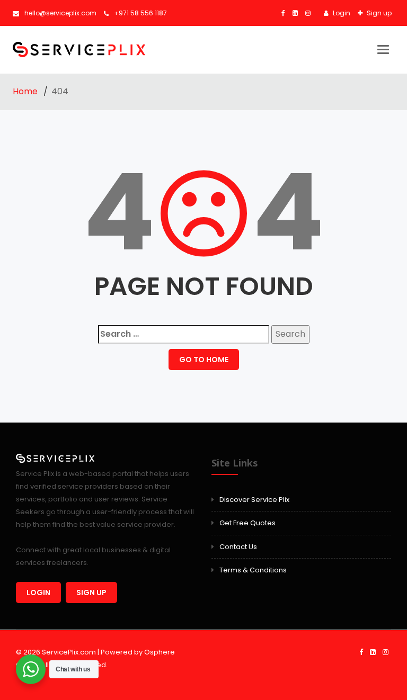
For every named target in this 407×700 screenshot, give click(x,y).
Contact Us (238, 547)
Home (26, 91)
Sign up (378, 12)
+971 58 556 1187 (140, 12)
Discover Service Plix (254, 500)
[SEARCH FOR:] (183, 334)
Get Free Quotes (247, 523)
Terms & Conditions (253, 570)
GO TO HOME (203, 359)
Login (340, 12)
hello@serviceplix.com (60, 12)
